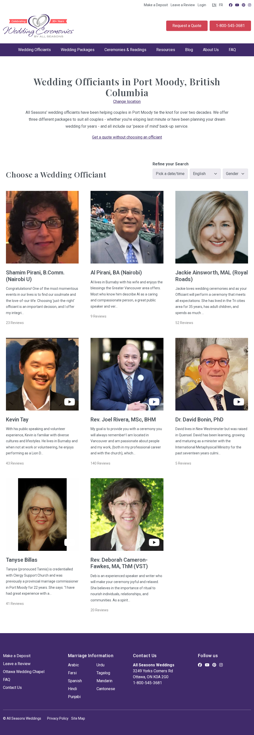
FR (221, 5)
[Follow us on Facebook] (230, 5)
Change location (127, 101)
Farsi (72, 673)
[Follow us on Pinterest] (243, 5)
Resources (165, 49)
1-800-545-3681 (230, 25)
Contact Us (12, 687)
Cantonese (105, 688)
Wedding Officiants (34, 49)
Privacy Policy (57, 718)
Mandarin (104, 680)
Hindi (72, 688)
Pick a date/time (170, 173)
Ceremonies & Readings (125, 49)
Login (202, 5)
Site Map (78, 718)
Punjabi (74, 696)
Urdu (100, 665)
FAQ (232, 49)
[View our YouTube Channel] (237, 5)
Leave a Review (183, 5)
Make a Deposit (156, 5)
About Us (211, 49)
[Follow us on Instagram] (249, 5)
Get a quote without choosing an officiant (127, 137)
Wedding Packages (78, 49)
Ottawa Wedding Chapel (23, 671)
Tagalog (103, 673)
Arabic (73, 665)
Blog (189, 49)
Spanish (75, 680)
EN (214, 5)
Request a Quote (186, 25)
